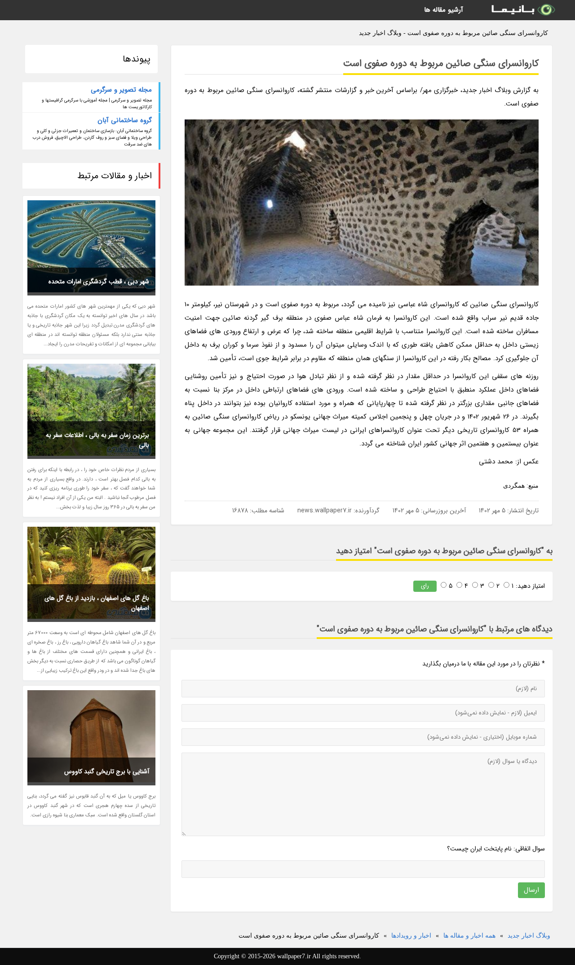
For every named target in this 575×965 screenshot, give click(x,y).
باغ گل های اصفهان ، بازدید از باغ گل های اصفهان (96, 603)
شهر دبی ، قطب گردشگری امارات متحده (99, 281)
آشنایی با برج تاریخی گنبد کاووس (106, 771)
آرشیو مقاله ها (443, 9)
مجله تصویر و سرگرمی (121, 89)
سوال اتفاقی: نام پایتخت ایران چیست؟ (496, 849)
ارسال (531, 890)
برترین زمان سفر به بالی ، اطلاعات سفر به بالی (97, 440)
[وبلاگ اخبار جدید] (522, 10)
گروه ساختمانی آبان (124, 120)
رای (425, 585)
